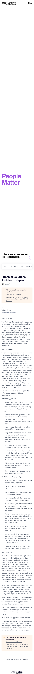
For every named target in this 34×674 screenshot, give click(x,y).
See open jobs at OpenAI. (14, 294)
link (6, 614)
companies (13, 266)
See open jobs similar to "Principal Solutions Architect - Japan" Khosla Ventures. (17, 299)
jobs (5, 266)
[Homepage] (9, 3)
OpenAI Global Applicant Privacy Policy (16, 618)
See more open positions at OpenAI (17, 659)
